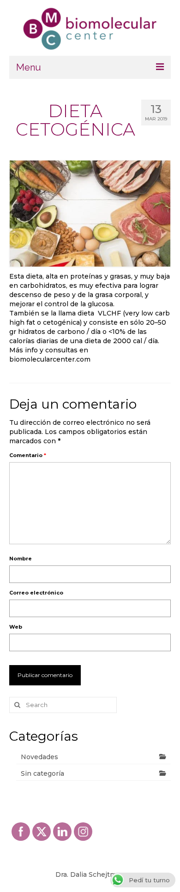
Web (15, 627)
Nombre (20, 558)
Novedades (39, 757)
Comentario (27, 455)
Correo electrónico (36, 592)
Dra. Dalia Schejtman (90, 874)
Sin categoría (42, 773)
